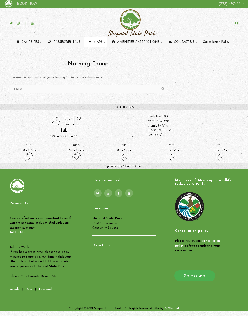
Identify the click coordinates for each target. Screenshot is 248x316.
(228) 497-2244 (232, 3)
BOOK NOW (27, 3)
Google (14, 289)
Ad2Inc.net (171, 308)
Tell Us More (18, 232)
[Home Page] (8, 3)
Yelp (29, 289)
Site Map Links (195, 275)
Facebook (45, 289)
